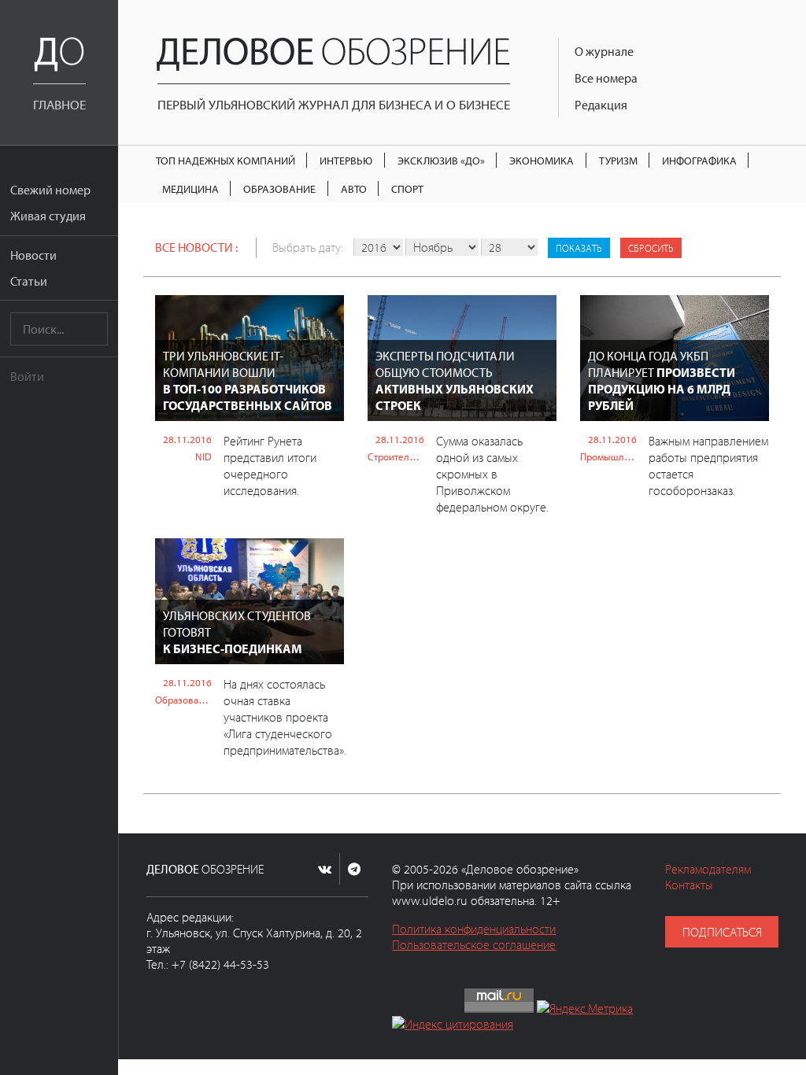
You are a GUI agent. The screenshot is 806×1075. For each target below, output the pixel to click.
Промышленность (608, 456)
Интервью (346, 160)
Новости (33, 255)
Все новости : (196, 247)
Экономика (541, 160)
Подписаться (722, 932)
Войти (27, 376)
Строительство (396, 456)
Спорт (407, 188)
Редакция (601, 105)
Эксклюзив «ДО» (441, 160)
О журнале (604, 51)
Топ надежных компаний (225, 160)
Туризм (618, 160)
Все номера (606, 78)
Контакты (689, 884)
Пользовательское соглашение (474, 944)
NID (203, 456)
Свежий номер (50, 190)
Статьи (28, 281)
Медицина (190, 188)
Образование (279, 188)
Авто (354, 188)
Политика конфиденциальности (474, 928)
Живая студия (48, 215)
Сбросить (651, 248)
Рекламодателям (708, 869)
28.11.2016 (187, 439)
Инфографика (699, 160)
